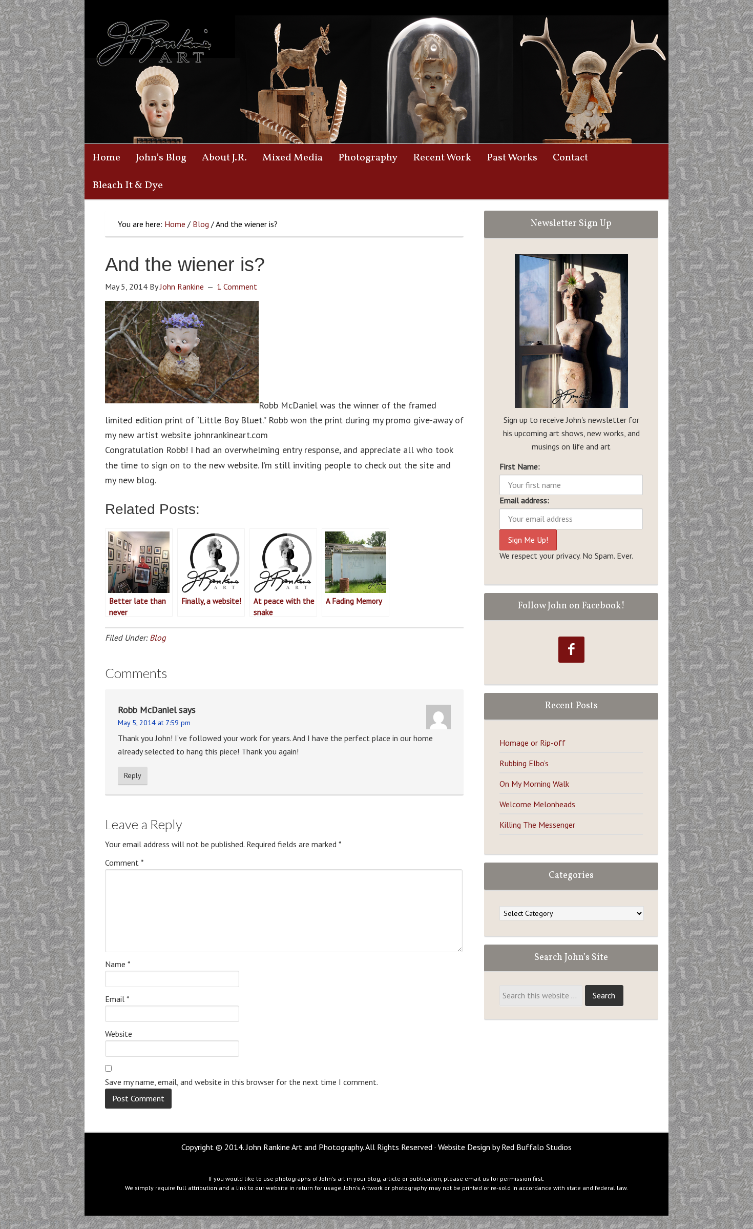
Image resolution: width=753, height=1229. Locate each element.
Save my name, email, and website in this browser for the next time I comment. (241, 1082)
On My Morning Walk (534, 784)
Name (118, 964)
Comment (124, 862)
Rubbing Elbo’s (524, 763)
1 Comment (237, 286)
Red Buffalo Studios (536, 1147)
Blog (158, 637)
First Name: (519, 466)
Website (118, 1034)
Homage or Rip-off (532, 743)
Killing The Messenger (537, 825)
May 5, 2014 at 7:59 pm (154, 722)
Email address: (524, 500)
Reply (132, 775)
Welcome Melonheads (537, 804)
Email (117, 999)
